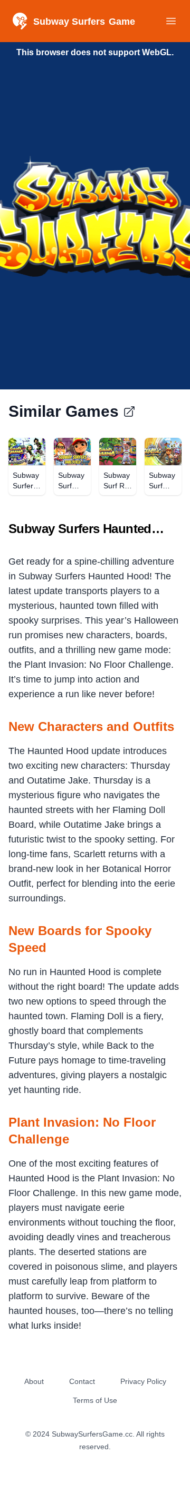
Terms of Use (95, 1400)
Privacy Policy (143, 1381)
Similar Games (63, 411)
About (34, 1381)
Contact (82, 1381)
